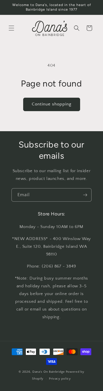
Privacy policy (60, 378)
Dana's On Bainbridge (48, 372)
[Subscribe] (85, 195)
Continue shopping (52, 104)
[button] (11, 28)
